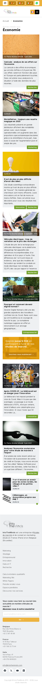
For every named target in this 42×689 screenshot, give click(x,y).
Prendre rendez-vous (11, 584)
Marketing (32, 147)
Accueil (6, 21)
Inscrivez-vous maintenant (20, 354)
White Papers (8, 581)
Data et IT (7, 564)
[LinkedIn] (24, 670)
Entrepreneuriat (30, 332)
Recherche (32, 87)
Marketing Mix (8, 577)
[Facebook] (5, 670)
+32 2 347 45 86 (9, 633)
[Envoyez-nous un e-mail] (5, 3)
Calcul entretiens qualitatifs (14, 574)
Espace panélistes (10, 587)
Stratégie (37, 504)
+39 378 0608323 (9, 659)
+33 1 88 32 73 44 (9, 646)
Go (20, 620)
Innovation (20, 207)
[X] (11, 670)
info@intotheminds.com (12, 665)
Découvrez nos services (13, 591)
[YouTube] (17, 670)
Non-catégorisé (37, 490)
